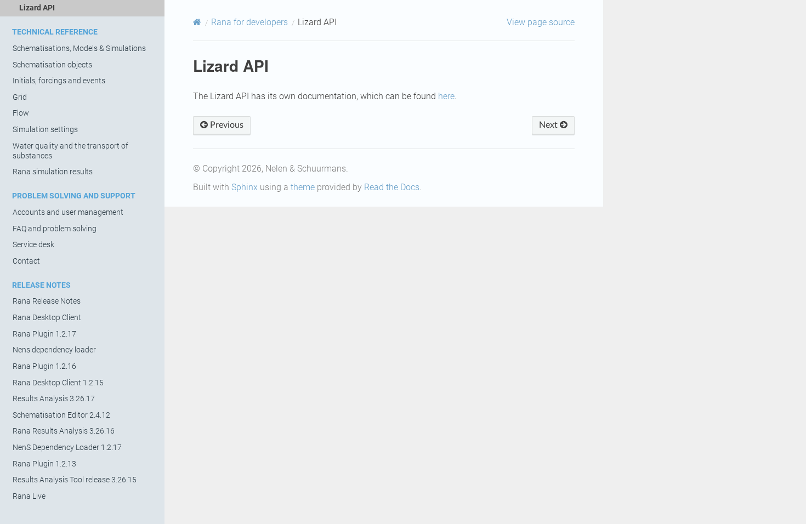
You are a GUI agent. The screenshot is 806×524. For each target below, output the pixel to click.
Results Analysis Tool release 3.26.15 (75, 480)
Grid (20, 97)
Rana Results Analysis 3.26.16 (64, 431)
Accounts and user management (68, 212)
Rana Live (29, 496)
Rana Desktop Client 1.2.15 (58, 383)
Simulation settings (45, 129)
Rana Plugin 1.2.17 (44, 334)
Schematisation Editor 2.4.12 (61, 415)
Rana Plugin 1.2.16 (44, 366)
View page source (541, 22)
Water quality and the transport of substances (70, 151)
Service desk (33, 244)
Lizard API (37, 8)
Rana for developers (249, 22)
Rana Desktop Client (47, 317)
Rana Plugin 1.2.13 (44, 464)
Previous (225, 125)
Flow (21, 113)
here (446, 96)
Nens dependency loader (54, 350)
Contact (26, 261)
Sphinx (244, 187)
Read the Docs (391, 187)
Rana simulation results (53, 171)
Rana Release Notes (47, 301)
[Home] (197, 22)
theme (303, 187)
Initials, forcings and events (59, 81)
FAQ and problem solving (55, 228)
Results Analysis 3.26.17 (54, 398)
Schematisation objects (52, 65)
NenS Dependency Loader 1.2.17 (67, 447)
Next (549, 125)
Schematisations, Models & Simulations (79, 48)
